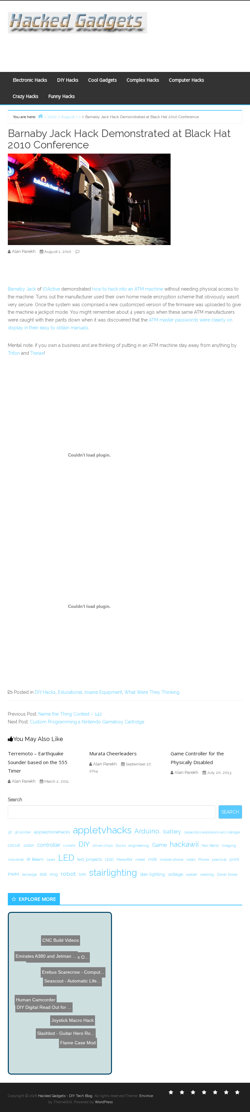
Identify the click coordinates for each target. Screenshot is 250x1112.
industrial (16, 859)
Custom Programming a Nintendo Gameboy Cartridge (87, 721)
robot (68, 873)
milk (152, 859)
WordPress (104, 1102)
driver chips (103, 845)
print (234, 859)
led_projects (89, 859)
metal (140, 859)
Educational (70, 692)
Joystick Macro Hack (65, 1053)
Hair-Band (210, 845)
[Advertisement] (126, 48)
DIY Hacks (67, 80)
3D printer (23, 832)
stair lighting (152, 874)
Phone (203, 859)
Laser (51, 859)
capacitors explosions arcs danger (212, 832)
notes (190, 859)
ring (53, 874)
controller (48, 845)
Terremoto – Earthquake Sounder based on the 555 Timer (37, 762)
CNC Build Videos (40, 945)
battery (172, 832)
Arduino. (147, 831)
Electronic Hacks (30, 80)
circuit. (14, 845)
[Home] (40, 116)
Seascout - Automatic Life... (80, 993)
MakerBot (124, 859)
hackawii (184, 844)
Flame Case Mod (87, 1039)
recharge (29, 874)
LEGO (109, 859)
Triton (14, 353)
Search (15, 799)
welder (191, 874)
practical (219, 859)
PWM (13, 874)
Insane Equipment (103, 692)
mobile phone (171, 859)
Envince (146, 1096)
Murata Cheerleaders (113, 753)
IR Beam (35, 859)
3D (10, 832)
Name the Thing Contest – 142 (70, 714)
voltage (175, 874)
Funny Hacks (61, 96)
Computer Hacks (186, 80)
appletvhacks (102, 830)
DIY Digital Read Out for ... (43, 1015)
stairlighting (113, 872)
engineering (139, 845)
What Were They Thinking (151, 692)
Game (159, 845)
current (69, 845)
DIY (84, 844)
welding (207, 874)
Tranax (37, 353)
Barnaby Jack (22, 289)
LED (66, 858)
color (29, 845)
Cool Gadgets (102, 80)
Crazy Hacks (25, 96)
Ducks (121, 845)
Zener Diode (227, 874)
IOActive (51, 289)
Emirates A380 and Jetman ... (46, 975)
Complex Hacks (143, 80)
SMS (82, 874)
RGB (43, 874)
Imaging (229, 845)
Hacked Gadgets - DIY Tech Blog (65, 1096)
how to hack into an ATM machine (127, 289)
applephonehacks (52, 831)
